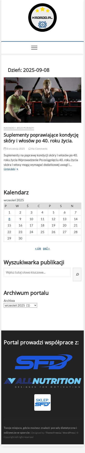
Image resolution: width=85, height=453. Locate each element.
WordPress (69, 432)
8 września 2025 (15, 148)
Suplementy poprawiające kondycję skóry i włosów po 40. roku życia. (41, 138)
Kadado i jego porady (19, 127)
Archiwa (9, 300)
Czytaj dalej (16, 169)
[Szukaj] (77, 274)
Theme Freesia (53, 432)
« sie (38, 248)
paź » (46, 248)
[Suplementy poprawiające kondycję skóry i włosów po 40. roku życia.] (42, 100)
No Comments (39, 148)
